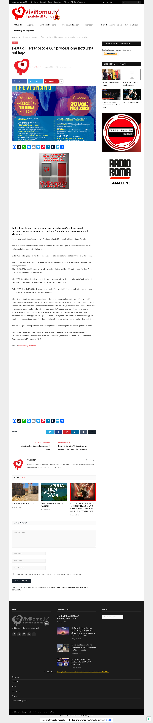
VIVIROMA (50, 712)
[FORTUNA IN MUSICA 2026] (25, 492)
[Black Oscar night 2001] (132, 94)
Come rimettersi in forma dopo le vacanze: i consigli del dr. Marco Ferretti (83, 647)
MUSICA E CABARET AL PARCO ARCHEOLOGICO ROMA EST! (81, 662)
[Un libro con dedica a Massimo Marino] (132, 74)
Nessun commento (65, 67)
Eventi (15, 42)
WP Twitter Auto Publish (67, 716)
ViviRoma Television (70, 25)
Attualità (18, 25)
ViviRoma (37, 67)
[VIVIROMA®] (36, 13)
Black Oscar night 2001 (131, 102)
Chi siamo (34, 2)
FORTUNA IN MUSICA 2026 (22, 503)
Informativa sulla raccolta (53, 720)
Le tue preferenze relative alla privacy (87, 720)
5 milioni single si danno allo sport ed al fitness (34, 447)
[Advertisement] (54, 207)
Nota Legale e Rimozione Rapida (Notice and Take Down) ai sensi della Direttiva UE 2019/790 (83, 672)
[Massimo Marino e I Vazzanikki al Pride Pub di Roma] (111, 94)
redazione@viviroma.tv (27, 346)
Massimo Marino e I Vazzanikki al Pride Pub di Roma (111, 105)
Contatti (43, 2)
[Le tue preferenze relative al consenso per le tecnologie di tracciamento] (149, 719)
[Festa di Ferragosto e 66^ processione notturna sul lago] (54, 114)
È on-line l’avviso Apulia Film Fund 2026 (52, 505)
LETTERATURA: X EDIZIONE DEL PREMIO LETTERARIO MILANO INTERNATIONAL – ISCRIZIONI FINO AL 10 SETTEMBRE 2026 (82, 507)
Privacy (66, 2)
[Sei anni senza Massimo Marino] (111, 74)
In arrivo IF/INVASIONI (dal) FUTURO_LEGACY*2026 (68, 617)
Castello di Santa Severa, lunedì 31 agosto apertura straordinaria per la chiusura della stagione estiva (83, 632)
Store (50, 2)
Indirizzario (90, 25)
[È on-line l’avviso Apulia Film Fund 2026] (54, 492)
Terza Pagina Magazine (24, 31)
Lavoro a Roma (131, 25)
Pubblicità (57, 2)
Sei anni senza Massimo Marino (110, 84)
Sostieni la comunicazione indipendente (116, 50)
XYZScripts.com (88, 716)
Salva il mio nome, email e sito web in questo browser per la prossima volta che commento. (48, 574)
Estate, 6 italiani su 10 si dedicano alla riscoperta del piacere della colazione (72, 447)
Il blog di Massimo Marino (111, 25)
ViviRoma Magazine (78, 2)
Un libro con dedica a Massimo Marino (130, 84)
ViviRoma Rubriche (48, 25)
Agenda (30, 25)
